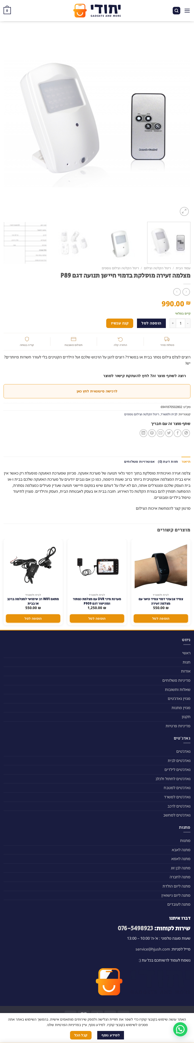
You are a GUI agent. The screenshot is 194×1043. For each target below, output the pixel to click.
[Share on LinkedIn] (143, 433)
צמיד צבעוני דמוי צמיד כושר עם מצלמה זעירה (161, 601)
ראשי (186, 653)
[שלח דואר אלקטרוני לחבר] (160, 433)
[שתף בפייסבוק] (177, 433)
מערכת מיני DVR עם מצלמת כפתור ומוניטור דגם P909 (97, 601)
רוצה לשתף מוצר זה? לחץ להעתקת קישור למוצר (144, 375)
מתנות (185, 840)
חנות (186, 662)
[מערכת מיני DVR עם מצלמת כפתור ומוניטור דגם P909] (97, 565)
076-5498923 (135, 928)
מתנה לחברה (180, 876)
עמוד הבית (183, 268)
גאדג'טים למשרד (177, 796)
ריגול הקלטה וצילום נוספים (120, 268)
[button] (180, 1029)
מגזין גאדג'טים (179, 698)
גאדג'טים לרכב (179, 806)
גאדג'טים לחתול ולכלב (172, 778)
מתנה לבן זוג (180, 868)
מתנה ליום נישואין (175, 895)
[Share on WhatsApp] (186, 433)
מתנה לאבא (181, 849)
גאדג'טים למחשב (176, 815)
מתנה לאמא (180, 858)
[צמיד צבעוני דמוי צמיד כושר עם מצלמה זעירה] (161, 565)
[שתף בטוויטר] (169, 433)
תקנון (186, 716)
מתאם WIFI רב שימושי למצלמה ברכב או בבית (33, 601)
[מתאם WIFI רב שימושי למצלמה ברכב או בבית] (33, 565)
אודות (185, 671)
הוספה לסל (151, 323)
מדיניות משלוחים (176, 680)
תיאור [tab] (185, 461)
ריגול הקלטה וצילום (157, 268)
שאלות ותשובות (177, 689)
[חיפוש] (176, 11)
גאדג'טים (183, 751)
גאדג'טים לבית (179, 760)
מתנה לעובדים (178, 904)
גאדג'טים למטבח (177, 787)
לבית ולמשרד (169, 414)
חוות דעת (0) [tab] (168, 461)
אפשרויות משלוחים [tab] (139, 461)
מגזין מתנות (181, 707)
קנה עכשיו (119, 323)
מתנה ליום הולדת (176, 886)
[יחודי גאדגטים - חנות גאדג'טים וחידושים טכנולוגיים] (97, 10)
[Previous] (180, 124)
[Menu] (187, 10)
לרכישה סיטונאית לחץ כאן (97, 391)
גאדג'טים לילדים (177, 769)
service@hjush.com (153, 949)
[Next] (9, 124)
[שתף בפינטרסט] (152, 433)
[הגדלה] (184, 211)
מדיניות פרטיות (178, 725)
